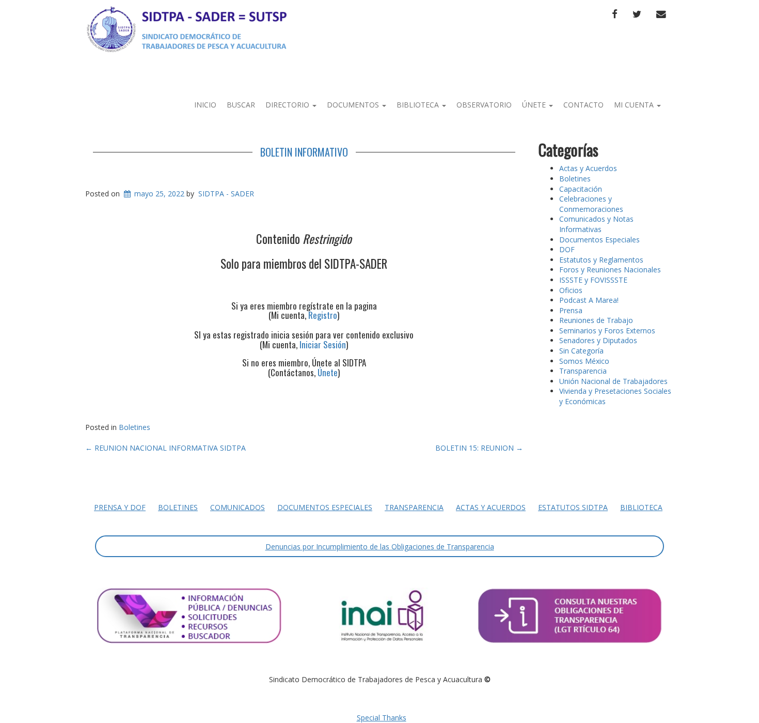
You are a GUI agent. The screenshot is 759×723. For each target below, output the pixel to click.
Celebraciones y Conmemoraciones (591, 204)
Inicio (205, 105)
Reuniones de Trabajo (596, 320)
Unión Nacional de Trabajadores (613, 381)
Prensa (570, 310)
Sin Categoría (581, 351)
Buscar (241, 105)
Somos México (584, 361)
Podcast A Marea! (589, 300)
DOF (567, 249)
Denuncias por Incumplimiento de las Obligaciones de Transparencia (379, 546)
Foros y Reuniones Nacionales (610, 269)
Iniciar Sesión (322, 344)
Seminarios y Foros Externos (607, 330)
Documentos (354, 105)
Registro (322, 315)
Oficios (570, 290)
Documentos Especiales (599, 239)
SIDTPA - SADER (226, 193)
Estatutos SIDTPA (573, 507)
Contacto (583, 105)
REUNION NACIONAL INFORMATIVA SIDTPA (165, 448)
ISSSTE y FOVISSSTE (593, 280)
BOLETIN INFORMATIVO (304, 152)
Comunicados (237, 507)
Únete (535, 105)
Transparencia (583, 371)
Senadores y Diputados (598, 340)
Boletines (134, 427)
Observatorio (484, 105)
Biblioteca (419, 105)
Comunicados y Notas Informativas (596, 224)
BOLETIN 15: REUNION (479, 448)
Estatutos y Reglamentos (601, 260)
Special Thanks (381, 717)
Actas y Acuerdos (588, 168)
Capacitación (580, 189)
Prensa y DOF (120, 507)
